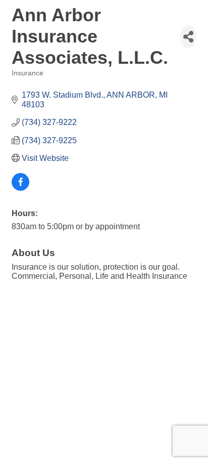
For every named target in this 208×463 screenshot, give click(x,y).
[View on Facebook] (20, 188)
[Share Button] (188, 36)
